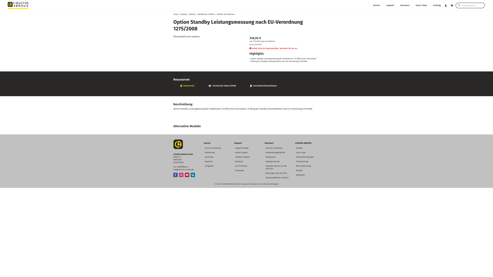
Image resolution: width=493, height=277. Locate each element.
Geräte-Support (241, 152)
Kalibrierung (210, 152)
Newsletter (300, 175)
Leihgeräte (209, 166)
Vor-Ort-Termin (241, 166)
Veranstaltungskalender (275, 152)
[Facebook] (175, 175)
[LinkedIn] (193, 175)
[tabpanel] (246, 90)
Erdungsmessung (272, 161)
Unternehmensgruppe (305, 157)
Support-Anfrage (242, 148)
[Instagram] (181, 175)
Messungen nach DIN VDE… (277, 173)
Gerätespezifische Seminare (277, 178)
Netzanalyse (271, 157)
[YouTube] (187, 175)
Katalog (299, 148)
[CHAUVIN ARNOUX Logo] (18, 3)
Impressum (245, 184)
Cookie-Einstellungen (270, 184)
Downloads (239, 170)
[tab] (187, 86)
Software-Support (242, 157)
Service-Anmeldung (213, 148)
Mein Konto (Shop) (303, 166)
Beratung (239, 161)
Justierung (209, 157)
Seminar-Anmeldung (274, 148)
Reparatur (209, 161)
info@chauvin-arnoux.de (183, 170)
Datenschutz (255, 184)
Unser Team (301, 152)
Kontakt (299, 170)
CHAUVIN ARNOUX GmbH (230, 184)
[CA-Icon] (178, 140)
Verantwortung (302, 161)
